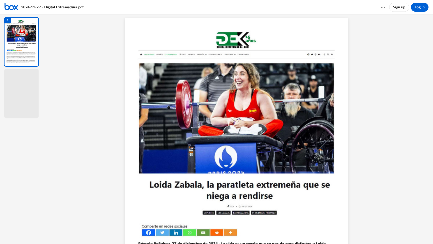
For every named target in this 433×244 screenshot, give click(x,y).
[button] (21, 42)
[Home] (11, 7)
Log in (420, 7)
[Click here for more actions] (382, 7)
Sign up (399, 7)
